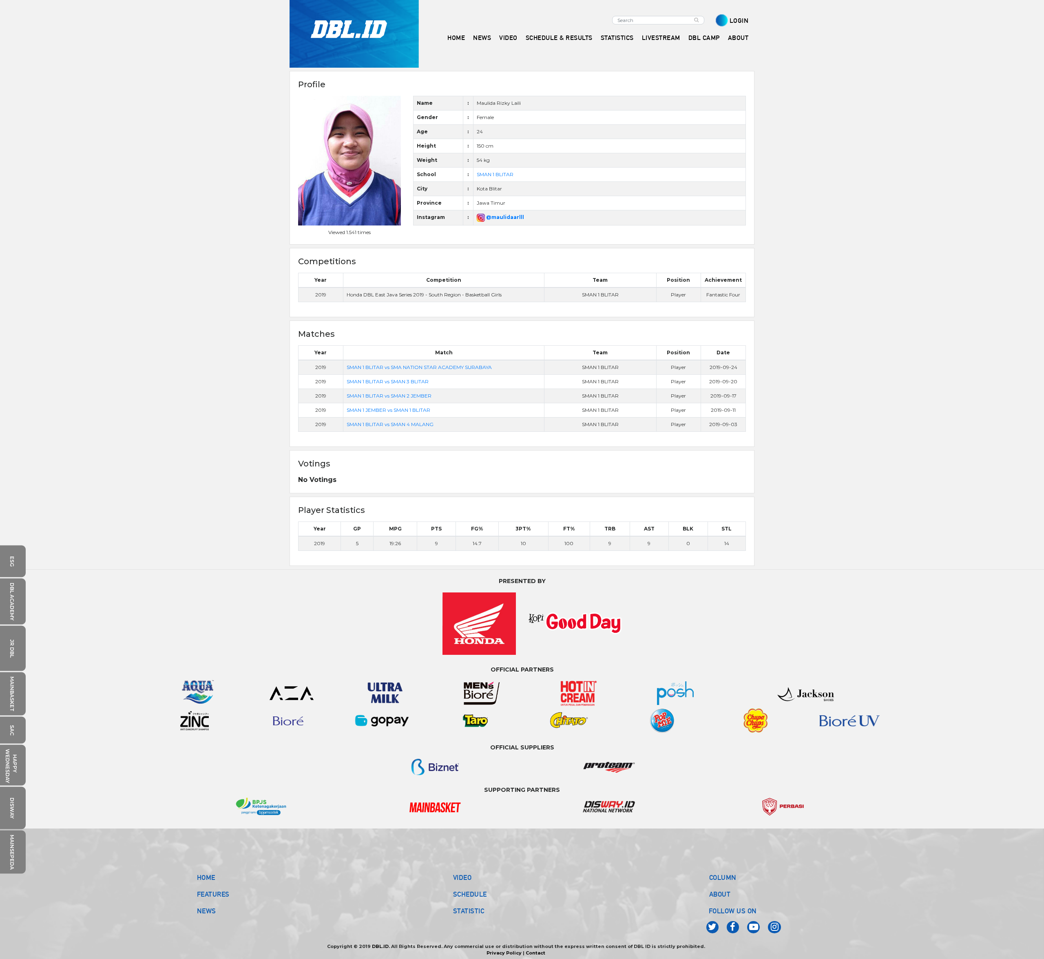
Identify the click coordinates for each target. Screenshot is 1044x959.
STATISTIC (468, 911)
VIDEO (508, 38)
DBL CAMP (704, 38)
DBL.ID (380, 946)
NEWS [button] (482, 38)
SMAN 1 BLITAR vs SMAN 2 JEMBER (389, 396)
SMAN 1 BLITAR (495, 174)
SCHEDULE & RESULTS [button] (559, 38)
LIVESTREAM (661, 38)
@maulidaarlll (504, 217)
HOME (456, 38)
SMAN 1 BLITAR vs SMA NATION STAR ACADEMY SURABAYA (419, 367)
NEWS (206, 911)
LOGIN (739, 20)
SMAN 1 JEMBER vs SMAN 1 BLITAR (388, 410)
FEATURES (213, 894)
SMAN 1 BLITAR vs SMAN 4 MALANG (390, 424)
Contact (535, 953)
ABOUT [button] (738, 38)
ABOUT (720, 894)
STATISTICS (617, 38)
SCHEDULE (470, 894)
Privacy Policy (504, 953)
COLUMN (723, 877)
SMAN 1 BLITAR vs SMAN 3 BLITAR (388, 381)
